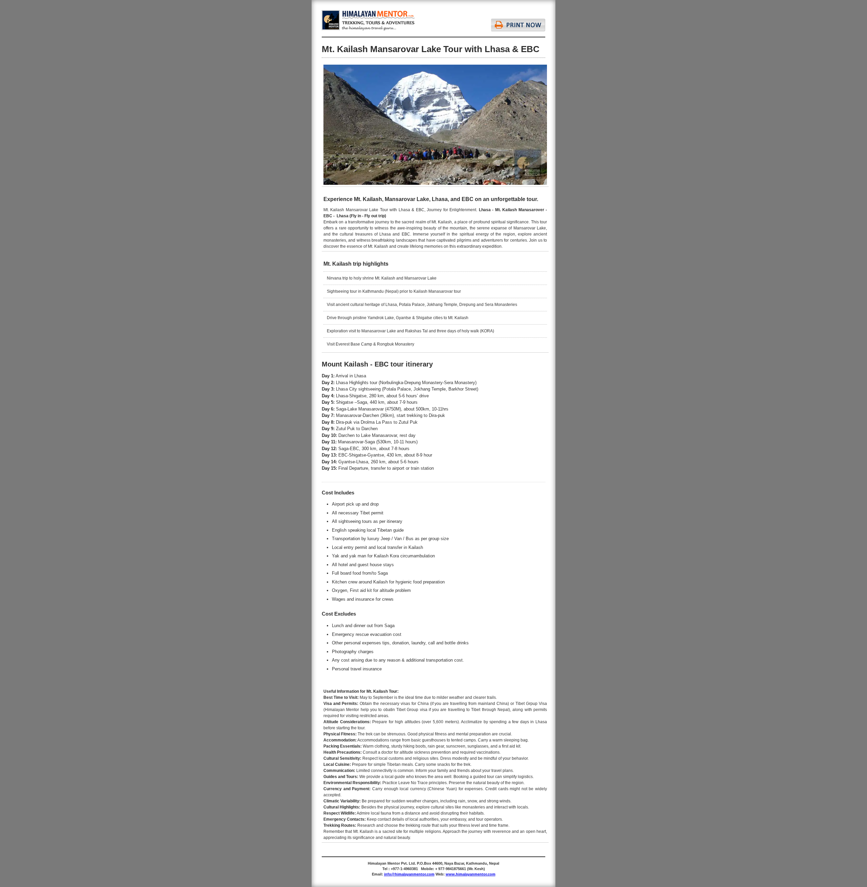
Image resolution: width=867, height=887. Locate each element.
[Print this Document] (518, 20)
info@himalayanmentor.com (409, 874)
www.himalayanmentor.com (470, 874)
